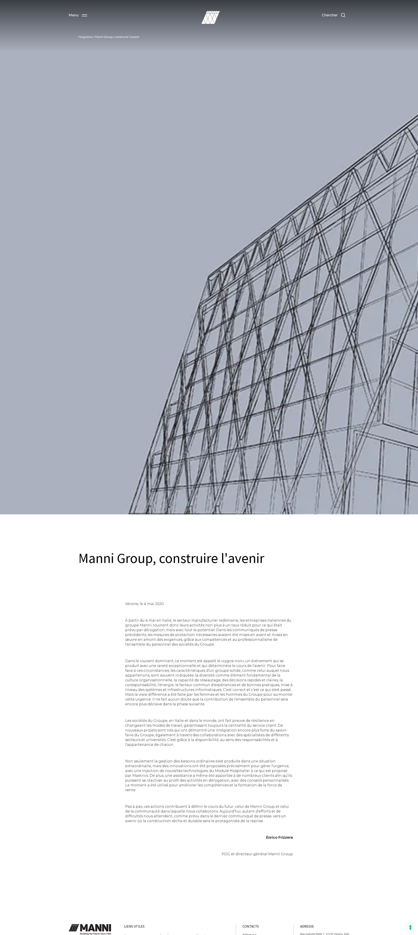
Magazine (85, 37)
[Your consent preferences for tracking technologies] (410, 927)
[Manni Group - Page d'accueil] (210, 17)
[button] (78, 15)
